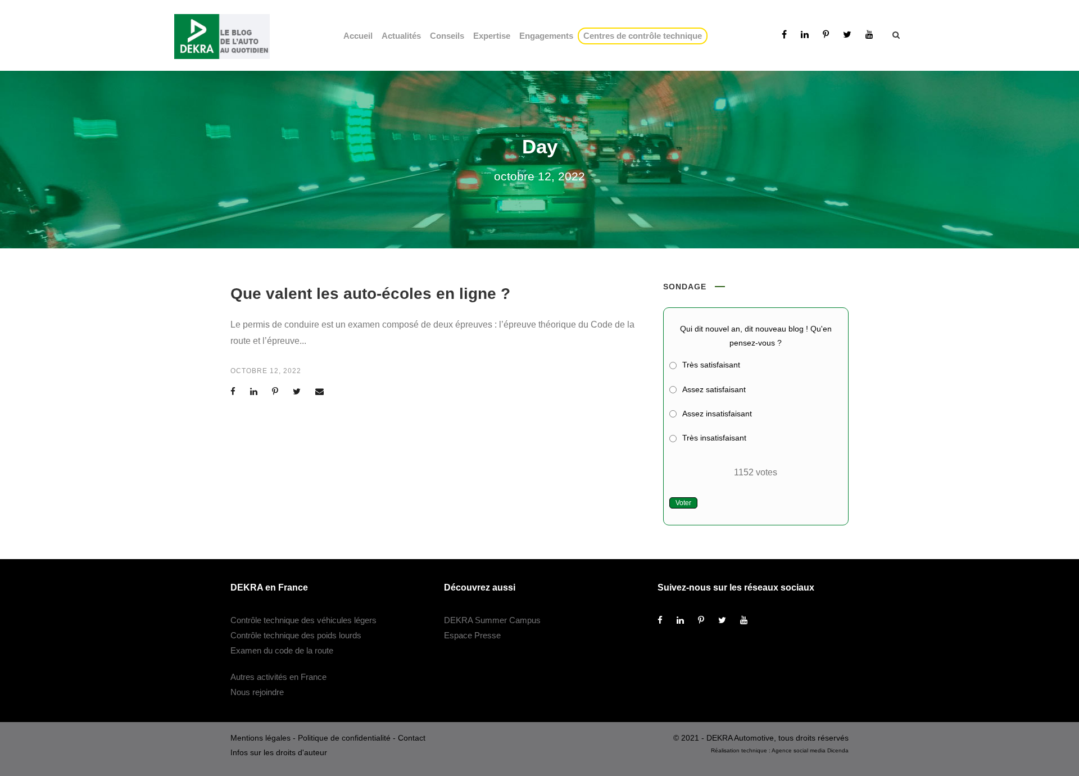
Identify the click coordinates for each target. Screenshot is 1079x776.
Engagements (546, 35)
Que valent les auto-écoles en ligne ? (370, 293)
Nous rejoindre (257, 692)
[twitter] (847, 34)
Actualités (401, 35)
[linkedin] (805, 34)
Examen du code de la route (281, 650)
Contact (411, 737)
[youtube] (869, 34)
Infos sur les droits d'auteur (278, 752)
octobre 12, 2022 (265, 371)
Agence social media (799, 750)
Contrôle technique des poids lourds (295, 635)
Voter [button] (683, 503)
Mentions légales (260, 737)
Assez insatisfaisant (717, 413)
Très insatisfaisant (714, 437)
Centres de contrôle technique (644, 35)
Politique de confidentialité (344, 737)
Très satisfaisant (711, 364)
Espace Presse (472, 635)
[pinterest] (826, 34)
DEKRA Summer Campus (492, 620)
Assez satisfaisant (714, 389)
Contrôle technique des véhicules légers (303, 620)
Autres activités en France (278, 677)
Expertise (491, 35)
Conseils (447, 35)
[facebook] (784, 34)
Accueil (358, 35)
